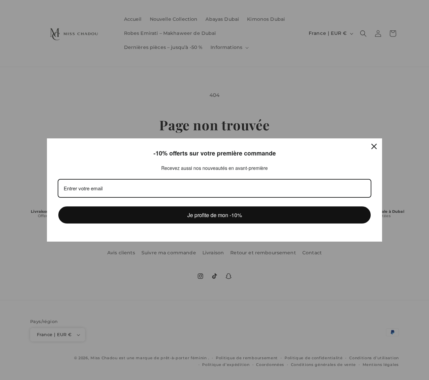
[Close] (374, 146)
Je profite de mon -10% (214, 215)
